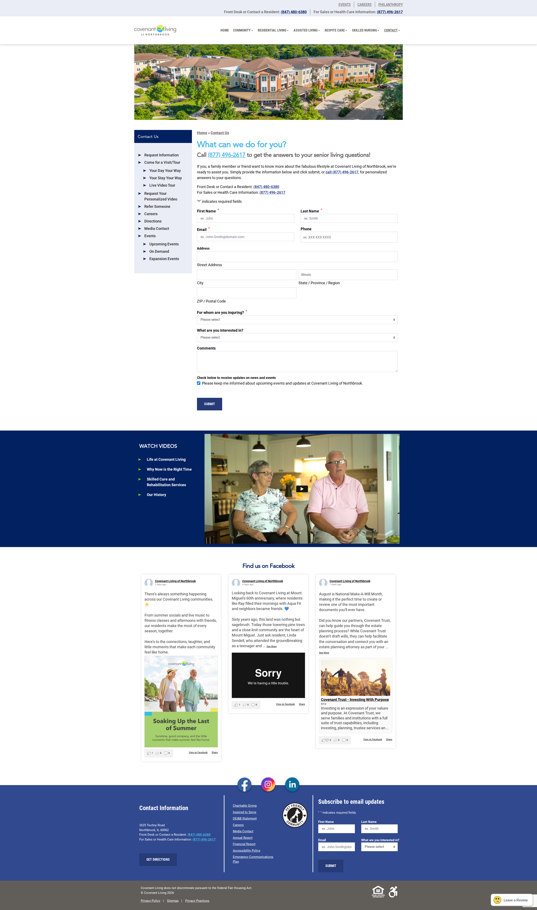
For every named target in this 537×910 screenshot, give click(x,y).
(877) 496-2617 (390, 12)
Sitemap (173, 901)
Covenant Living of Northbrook (175, 581)
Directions (153, 221)
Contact (391, 30)
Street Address (209, 265)
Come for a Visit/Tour (162, 162)
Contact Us (220, 133)
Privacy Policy (150, 901)
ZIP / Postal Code (211, 301)
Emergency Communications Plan (253, 859)
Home (224, 30)
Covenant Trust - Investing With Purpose (355, 699)
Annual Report (243, 838)
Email (203, 229)
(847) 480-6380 (294, 12)
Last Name (311, 210)
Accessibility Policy (246, 850)
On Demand (159, 251)
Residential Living (272, 30)
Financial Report (244, 844)
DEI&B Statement (245, 818)
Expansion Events (164, 259)
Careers (364, 4)
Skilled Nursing (364, 30)
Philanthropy (390, 4)
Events (345, 4)
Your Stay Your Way (165, 178)
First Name (208, 210)
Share (215, 752)
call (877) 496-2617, (342, 172)
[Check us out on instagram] (268, 784)
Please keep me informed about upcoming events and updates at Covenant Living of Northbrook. (282, 383)
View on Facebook (198, 752)
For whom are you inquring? (222, 312)
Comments (206, 348)
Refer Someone (157, 206)
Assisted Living (305, 30)
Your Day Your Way (165, 170)
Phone (306, 229)
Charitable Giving (245, 806)
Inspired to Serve (244, 812)
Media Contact (156, 228)
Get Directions (158, 860)
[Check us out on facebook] (244, 784)
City (200, 283)
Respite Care (335, 30)
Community (242, 30)
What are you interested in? (220, 330)
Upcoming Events (164, 244)
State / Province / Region (319, 283)
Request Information (161, 155)
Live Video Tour (162, 185)
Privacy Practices (197, 901)
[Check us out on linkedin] (292, 784)
